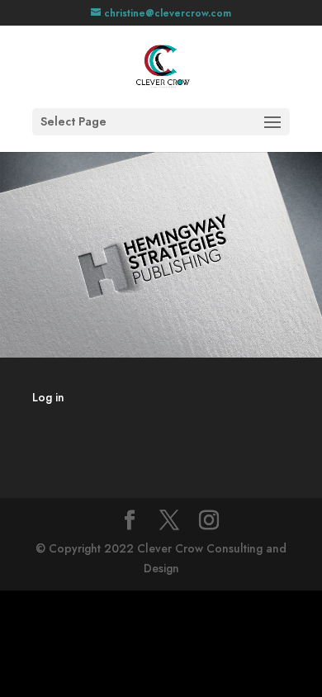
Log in (48, 397)
